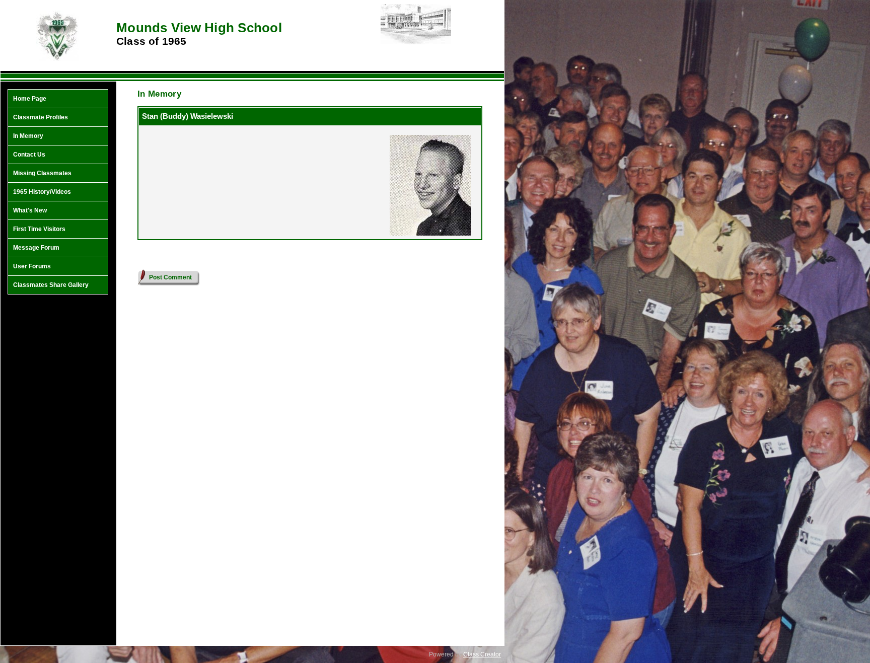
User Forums (32, 266)
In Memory (28, 135)
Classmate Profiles (40, 117)
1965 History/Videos (42, 191)
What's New (30, 210)
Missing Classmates (42, 173)
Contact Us (29, 154)
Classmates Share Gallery (51, 284)
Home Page (29, 98)
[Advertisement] (58, 461)
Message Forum (36, 247)
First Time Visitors (39, 229)
